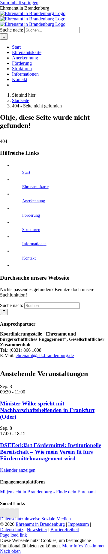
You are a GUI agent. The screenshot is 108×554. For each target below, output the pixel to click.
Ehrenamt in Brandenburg (40, 524)
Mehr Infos (72, 545)
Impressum (78, 524)
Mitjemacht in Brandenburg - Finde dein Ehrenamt (48, 491)
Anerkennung (33, 201)
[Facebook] (7, 513)
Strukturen (31, 229)
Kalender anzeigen (17, 470)
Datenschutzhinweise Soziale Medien (35, 518)
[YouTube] (16, 513)
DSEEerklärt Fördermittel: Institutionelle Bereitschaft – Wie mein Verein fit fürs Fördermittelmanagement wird (50, 452)
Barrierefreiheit (64, 529)
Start (26, 172)
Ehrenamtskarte (35, 187)
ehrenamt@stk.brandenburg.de (45, 355)
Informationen (34, 244)
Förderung (31, 215)
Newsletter (37, 529)
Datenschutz (11, 529)
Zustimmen (95, 545)
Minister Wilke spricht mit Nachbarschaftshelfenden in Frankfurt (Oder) (47, 410)
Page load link (13, 534)
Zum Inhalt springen (19, 2)
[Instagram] (2, 513)
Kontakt (29, 258)
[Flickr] (12, 513)
